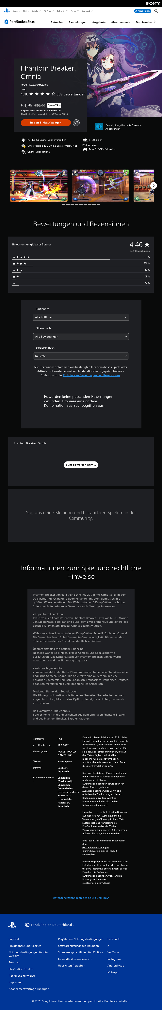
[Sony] (153, 6)
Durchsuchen (145, 22)
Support (86, 10)
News (73, 10)
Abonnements (120, 22)
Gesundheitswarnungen (95, 847)
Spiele (35, 10)
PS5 (25, 10)
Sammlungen (78, 22)
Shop (15, 10)
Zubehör (61, 10)
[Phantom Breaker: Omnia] (39, 186)
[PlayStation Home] (7, 11)
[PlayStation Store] (20, 21)
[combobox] (81, 317)
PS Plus (47, 10)
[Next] (153, 185)
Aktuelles (57, 22)
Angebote (98, 22)
